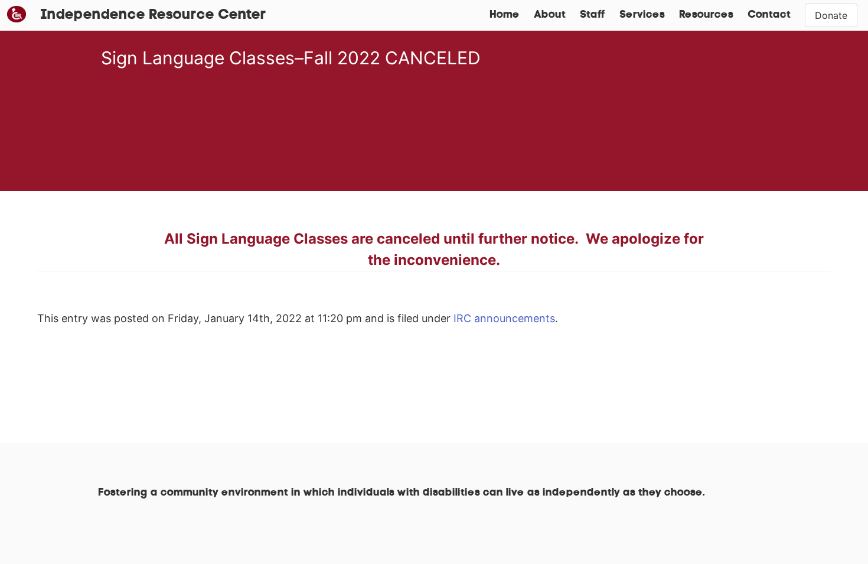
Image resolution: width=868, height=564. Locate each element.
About (550, 15)
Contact (769, 15)
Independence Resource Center (153, 15)
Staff (592, 15)
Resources (706, 15)
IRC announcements (504, 318)
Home (505, 15)
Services (642, 15)
